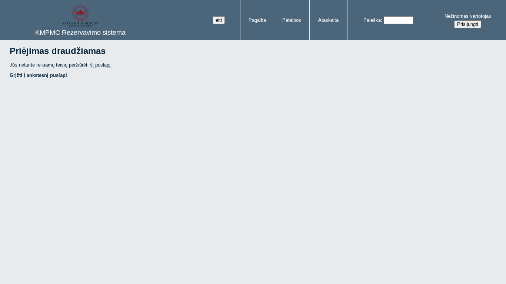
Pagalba (257, 20)
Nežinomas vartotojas (468, 16)
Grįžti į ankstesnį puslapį (38, 75)
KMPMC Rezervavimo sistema (80, 32)
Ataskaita (328, 20)
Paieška (372, 20)
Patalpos (291, 20)
